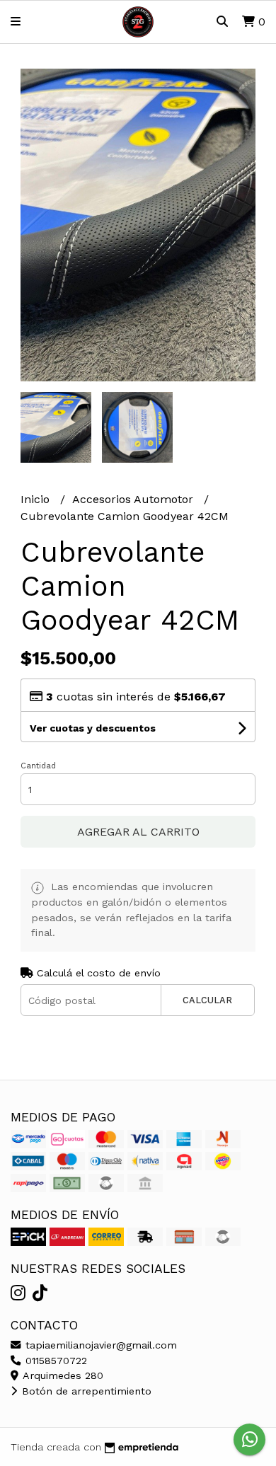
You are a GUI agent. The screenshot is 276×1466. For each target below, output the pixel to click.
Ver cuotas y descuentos (93, 728)
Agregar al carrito (138, 831)
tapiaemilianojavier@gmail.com (99, 1345)
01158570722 (54, 1360)
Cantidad (38, 765)
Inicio (37, 499)
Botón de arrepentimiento (84, 1391)
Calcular (207, 1000)
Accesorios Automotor (134, 499)
